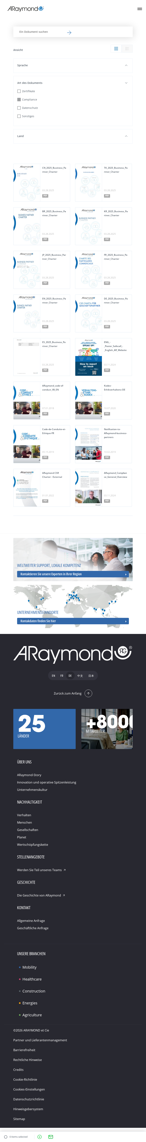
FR (61, 676)
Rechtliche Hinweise (27, 1060)
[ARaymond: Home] (26, 9)
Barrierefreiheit (24, 1050)
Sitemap (19, 1119)
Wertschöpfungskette (32, 845)
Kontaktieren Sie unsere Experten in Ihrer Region (51, 574)
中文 (80, 676)
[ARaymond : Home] (73, 655)
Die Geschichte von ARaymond (39, 895)
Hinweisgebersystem (28, 1109)
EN (53, 676)
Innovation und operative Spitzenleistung (46, 782)
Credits (18, 1070)
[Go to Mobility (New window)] (26, 964)
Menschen (24, 822)
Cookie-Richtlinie (25, 1079)
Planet (21, 837)
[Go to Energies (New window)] (26, 999)
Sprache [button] (22, 65)
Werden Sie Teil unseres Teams (39, 870)
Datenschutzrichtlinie (28, 1099)
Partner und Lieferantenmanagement (40, 1040)
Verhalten (24, 815)
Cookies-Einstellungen (29, 1089)
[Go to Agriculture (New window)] (26, 1011)
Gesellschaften (27, 830)
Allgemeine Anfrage (31, 921)
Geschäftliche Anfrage (32, 928)
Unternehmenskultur (32, 790)
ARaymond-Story (29, 775)
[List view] (127, 49)
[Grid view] (116, 49)
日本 (91, 676)
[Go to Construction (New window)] (26, 987)
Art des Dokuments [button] (29, 83)
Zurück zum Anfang (68, 693)
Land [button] (20, 136)
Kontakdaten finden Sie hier (38, 621)
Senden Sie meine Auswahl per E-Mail (50, 1137)
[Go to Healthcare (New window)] (26, 976)
